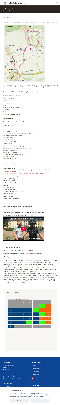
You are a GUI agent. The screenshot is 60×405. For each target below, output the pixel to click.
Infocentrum (36, 368)
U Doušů (30, 250)
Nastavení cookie (9, 386)
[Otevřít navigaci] (57, 3)
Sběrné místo (36, 374)
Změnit (41, 396)
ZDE (23, 122)
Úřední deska (36, 371)
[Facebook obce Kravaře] (32, 378)
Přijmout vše (20, 400)
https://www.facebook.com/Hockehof (32, 174)
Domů (5, 11)
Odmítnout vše (40, 400)
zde (16, 244)
